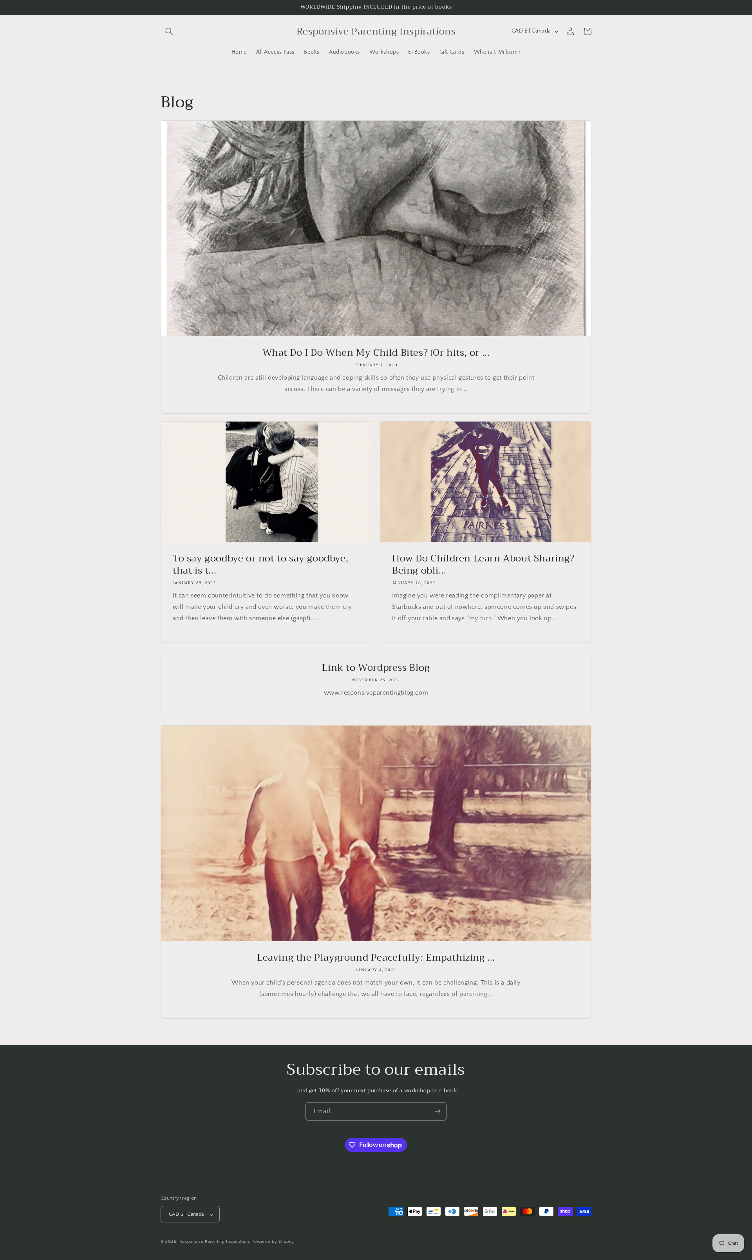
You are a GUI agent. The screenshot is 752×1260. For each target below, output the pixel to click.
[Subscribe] (437, 1111)
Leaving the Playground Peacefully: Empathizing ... (376, 958)
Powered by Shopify (272, 1242)
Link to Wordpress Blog (376, 668)
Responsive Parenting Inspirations (214, 1242)
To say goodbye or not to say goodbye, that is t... (260, 564)
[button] (169, 31)
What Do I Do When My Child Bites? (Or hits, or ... (376, 353)
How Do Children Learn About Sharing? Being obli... (483, 564)
